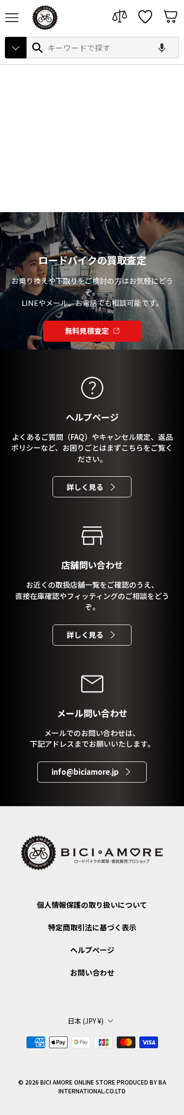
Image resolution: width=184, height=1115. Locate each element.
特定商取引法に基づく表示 (92, 927)
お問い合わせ (92, 972)
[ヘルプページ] (92, 388)
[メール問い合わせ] (92, 684)
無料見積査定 (87, 331)
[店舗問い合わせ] (92, 535)
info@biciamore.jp (85, 771)
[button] (162, 47)
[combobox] (102, 47)
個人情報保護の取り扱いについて (92, 904)
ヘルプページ (92, 950)
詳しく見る (85, 487)
